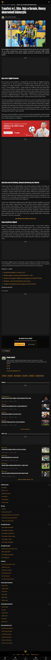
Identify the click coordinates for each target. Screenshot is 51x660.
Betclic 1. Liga (13, 4)
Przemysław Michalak (5, 460)
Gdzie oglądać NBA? (6, 551)
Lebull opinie (4, 594)
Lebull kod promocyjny (6, 637)
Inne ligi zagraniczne (5, 396)
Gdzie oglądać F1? (5, 557)
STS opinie (4, 609)
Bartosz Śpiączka (17, 375)
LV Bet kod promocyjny (7, 634)
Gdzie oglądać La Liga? (7, 539)
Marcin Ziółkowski (5, 401)
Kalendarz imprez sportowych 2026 (9, 548)
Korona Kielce (25, 375)
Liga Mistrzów (5, 496)
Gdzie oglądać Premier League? (8, 536)
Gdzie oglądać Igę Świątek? (7, 554)
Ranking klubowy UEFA (6, 511)
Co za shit (32, 344)
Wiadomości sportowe (4, 484)
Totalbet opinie (5, 612)
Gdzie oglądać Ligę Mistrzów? (8, 533)
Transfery (4, 509)
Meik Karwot (31, 375)
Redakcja (18, 654)
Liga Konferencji (5, 499)
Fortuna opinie (5, 585)
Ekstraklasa (4, 412)
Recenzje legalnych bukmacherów (6, 582)
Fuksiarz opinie (5, 600)
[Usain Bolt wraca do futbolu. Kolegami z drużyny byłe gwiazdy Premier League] (25, 399)
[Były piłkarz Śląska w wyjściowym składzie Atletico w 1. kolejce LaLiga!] (25, 466)
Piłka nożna (8, 4)
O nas (14, 654)
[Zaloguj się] (48, 2)
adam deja (4, 375)
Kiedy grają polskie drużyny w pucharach (10, 514)
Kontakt (23, 654)
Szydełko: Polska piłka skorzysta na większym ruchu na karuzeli (20, 284)
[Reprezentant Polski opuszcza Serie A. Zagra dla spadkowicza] (25, 423)
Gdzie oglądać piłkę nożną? (5, 524)
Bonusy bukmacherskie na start (8, 564)
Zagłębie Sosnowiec (40, 375)
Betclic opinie (4, 597)
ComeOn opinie (5, 606)
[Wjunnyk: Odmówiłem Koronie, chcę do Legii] (25, 458)
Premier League (5, 502)
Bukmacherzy (3, 561)
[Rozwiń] (49, 484)
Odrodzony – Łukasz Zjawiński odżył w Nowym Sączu (17, 281)
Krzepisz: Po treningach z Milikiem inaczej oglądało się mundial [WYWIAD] (23, 278)
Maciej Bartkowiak (5, 409)
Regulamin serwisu (34, 654)
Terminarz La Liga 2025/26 (7, 520)
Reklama (27, 654)
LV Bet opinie (4, 591)
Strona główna (4, 4)
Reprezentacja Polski (6, 493)
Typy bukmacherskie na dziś (8, 578)
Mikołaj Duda (4, 476)
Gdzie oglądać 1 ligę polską (7, 530)
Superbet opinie (5, 588)
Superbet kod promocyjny (7, 628)
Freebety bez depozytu (7, 570)
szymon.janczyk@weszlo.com (13, 370)
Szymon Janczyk (12, 16)
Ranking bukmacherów (6, 573)
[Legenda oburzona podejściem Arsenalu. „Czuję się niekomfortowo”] (25, 407)
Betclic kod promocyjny (7, 640)
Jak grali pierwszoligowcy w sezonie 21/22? (14, 272)
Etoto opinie (4, 618)
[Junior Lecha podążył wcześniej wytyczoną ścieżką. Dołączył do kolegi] (25, 474)
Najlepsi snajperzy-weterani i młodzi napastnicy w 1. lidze (18, 275)
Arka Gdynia (10, 375)
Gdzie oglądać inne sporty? (5, 546)
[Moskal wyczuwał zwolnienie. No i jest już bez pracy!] (25, 415)
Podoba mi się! (20, 344)
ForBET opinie (4, 615)
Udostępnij (7, 350)
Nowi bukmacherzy (6, 576)
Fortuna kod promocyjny (7, 631)
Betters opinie (4, 621)
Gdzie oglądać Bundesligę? (7, 542)
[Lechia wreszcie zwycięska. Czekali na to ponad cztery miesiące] (25, 450)
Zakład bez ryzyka (6, 567)
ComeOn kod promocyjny (7, 643)
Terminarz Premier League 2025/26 (9, 517)
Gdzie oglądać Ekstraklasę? (7, 527)
